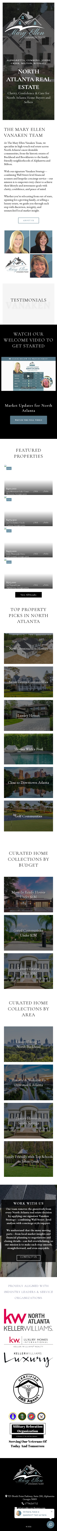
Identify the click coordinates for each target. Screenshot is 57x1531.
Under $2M (28, 935)
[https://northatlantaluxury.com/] (25, 27)
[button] (52, 27)
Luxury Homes (29, 715)
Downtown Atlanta (28, 1084)
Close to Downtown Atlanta (28, 782)
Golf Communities (28, 816)
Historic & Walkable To (29, 1080)
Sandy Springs (28, 1123)
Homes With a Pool (28, 749)
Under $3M (28, 973)
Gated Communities (28, 930)
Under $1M (28, 897)
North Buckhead (29, 1046)
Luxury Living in (28, 1041)
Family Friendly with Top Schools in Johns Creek (28, 1159)
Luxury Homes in (28, 1118)
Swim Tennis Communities (28, 682)
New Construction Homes (28, 648)
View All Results (28, 594)
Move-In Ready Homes (28, 892)
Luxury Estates (28, 968)
